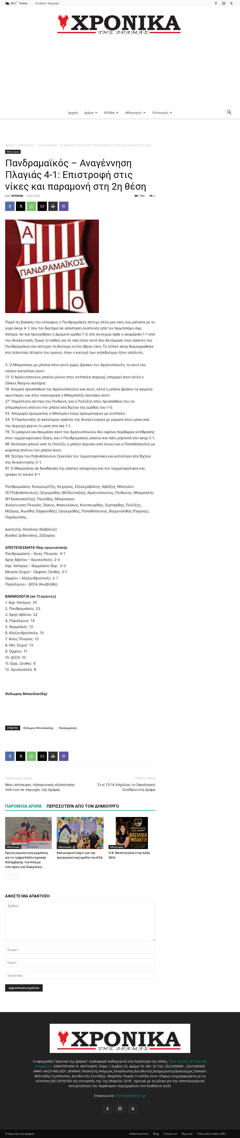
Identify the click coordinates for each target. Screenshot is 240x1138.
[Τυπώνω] (53, 206)
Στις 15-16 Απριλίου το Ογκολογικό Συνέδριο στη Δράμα (126, 787)
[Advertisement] (120, 72)
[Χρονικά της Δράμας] (120, 22)
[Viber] (63, 206)
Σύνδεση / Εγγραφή (47, 3)
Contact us (170, 1134)
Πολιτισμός (160, 113)
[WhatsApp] (31, 206)
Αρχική (73, 113)
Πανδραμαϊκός (68, 728)
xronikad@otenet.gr (130, 1095)
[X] (231, 3)
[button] (229, 113)
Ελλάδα (109, 113)
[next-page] (16, 876)
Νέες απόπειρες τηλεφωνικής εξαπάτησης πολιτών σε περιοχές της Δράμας (40, 787)
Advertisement (139, 1134)
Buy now (187, 1134)
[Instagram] (223, 3)
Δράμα (89, 113)
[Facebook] (215, 3)
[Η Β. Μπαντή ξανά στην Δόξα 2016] (132, 833)
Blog (156, 1134)
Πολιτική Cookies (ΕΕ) (211, 1134)
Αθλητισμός (133, 113)
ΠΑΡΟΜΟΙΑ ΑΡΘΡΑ (23, 806)
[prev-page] (8, 876)
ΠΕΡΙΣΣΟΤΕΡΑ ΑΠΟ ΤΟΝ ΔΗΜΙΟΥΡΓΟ (83, 806)
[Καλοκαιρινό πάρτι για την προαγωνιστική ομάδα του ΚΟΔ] (80, 833)
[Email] (42, 206)
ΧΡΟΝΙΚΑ (17, 195)
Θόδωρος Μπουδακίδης (38, 728)
